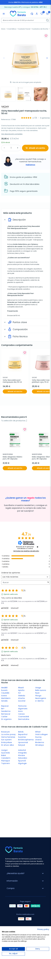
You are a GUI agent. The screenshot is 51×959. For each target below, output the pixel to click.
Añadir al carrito (37, 148)
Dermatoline (23, 719)
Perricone (22, 706)
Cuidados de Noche (40, 29)
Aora (20, 711)
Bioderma (39, 742)
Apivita (21, 690)
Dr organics (6, 719)
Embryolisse (6, 742)
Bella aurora (40, 690)
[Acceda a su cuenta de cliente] (36, 13)
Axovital (21, 701)
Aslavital (22, 750)
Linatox (38, 739)
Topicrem (5, 763)
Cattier (4, 716)
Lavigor (4, 750)
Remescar (5, 714)
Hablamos (30, 164)
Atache (21, 698)
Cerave (21, 714)
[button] (47, 13)
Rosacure (5, 732)
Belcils (21, 732)
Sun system (6, 739)
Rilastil (21, 687)
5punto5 (22, 760)
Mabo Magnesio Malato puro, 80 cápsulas (13, 458)
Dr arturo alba (7, 745)
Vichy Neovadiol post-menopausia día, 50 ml (12, 381)
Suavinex (22, 737)
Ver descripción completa (11, 134)
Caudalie (5, 693)
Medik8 (4, 687)
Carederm (5, 758)
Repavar (5, 706)
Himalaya (39, 745)
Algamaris (22, 708)
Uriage (38, 687)
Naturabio (22, 758)
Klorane (21, 755)
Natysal (21, 745)
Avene (4, 695)
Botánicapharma (26, 739)
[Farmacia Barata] (18, 13)
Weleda (21, 695)
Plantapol (5, 760)
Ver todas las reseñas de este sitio (26, 551)
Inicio (3, 29)
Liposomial (23, 742)
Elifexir (38, 732)
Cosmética (11, 29)
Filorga (38, 695)
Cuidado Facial (24, 29)
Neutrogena (40, 698)
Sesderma (5, 711)
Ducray (38, 737)
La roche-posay (8, 734)
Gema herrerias (8, 737)
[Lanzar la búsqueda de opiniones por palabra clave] (48, 582)
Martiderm (6, 698)
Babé (3, 755)
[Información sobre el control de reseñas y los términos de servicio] (37, 547)
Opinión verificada (11, 594)
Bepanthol (22, 734)
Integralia (22, 753)
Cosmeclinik (23, 716)
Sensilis (4, 701)
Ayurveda (5, 753)
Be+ (2, 708)
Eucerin (4, 690)
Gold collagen (41, 734)
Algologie (22, 763)
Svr (19, 693)
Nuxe (37, 693)
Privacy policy (43, 929)
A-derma (39, 701)
